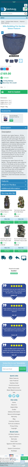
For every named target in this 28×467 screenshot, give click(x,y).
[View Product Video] (21, 61)
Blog (14, 419)
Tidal (14, 446)
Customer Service (14, 421)
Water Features (14, 378)
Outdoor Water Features (12, 21)
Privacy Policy (14, 426)
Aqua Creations (14, 437)
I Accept (24, 458)
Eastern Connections (14, 448)
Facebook (10, 395)
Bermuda (14, 439)
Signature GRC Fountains (14, 444)
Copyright (14, 428)
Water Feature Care (14, 388)
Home (2, 21)
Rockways (14, 451)
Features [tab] (4, 181)
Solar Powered (14, 380)
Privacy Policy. (4, 465)
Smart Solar (14, 441)
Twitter (13, 395)
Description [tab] (6, 127)
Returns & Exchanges (14, 414)
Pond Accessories (14, 385)
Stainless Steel (14, 383)
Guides (14, 409)
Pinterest (17, 395)
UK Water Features (14, 434)
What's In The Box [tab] (8, 184)
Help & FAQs (14, 407)
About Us (14, 405)
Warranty (14, 416)
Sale (14, 392)
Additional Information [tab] (10, 188)
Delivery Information (14, 412)
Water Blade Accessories (14, 390)
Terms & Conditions (14, 423)
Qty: (1, 87)
